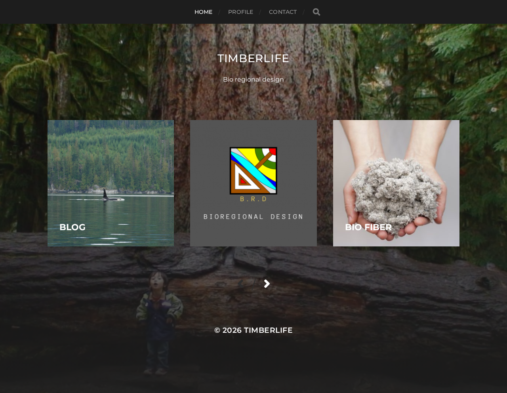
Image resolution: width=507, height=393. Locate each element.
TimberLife (253, 58)
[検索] (316, 12)
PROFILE (240, 11)
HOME (203, 11)
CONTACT (283, 11)
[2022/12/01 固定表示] (253, 183)
